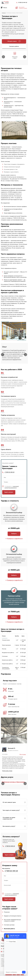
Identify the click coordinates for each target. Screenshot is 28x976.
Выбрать (14, 533)
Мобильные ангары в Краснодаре (13, 782)
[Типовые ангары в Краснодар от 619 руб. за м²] (5, 2)
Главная (4, 12)
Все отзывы (23, 754)
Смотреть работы (14, 46)
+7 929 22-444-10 (22, 2)
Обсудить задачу (12, 41)
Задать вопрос (8, 492)
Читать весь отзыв (7, 771)
